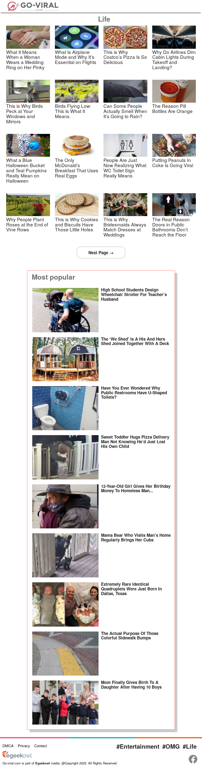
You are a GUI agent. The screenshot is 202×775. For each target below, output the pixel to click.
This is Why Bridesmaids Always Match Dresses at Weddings (124, 227)
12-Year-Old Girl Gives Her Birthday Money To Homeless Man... (135, 488)
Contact (40, 745)
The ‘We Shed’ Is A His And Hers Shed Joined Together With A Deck (135, 341)
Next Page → (101, 252)
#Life (190, 746)
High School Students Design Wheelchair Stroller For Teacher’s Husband (134, 294)
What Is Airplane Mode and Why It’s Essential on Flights (75, 56)
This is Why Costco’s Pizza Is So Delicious (125, 56)
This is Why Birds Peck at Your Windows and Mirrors (24, 113)
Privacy (24, 745)
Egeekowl (42, 763)
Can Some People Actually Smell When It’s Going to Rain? (125, 110)
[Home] (33, 5)
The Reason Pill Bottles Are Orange (172, 108)
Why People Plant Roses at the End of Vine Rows (27, 224)
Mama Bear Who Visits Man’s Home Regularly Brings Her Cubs (136, 537)
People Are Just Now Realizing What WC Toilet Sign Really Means (124, 168)
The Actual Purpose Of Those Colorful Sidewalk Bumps (129, 635)
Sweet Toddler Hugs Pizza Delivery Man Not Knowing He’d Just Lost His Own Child (135, 441)
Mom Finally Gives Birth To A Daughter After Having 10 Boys (131, 684)
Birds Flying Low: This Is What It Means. (73, 110)
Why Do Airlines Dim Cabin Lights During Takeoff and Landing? (174, 59)
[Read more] (65, 309)
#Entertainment (138, 746)
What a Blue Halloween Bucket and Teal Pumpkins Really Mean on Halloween (26, 170)
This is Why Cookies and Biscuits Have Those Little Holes (76, 224)
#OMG (171, 746)
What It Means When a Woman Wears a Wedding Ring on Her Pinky (25, 59)
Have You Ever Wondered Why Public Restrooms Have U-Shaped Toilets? (134, 392)
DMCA (8, 745)
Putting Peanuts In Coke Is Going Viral (172, 162)
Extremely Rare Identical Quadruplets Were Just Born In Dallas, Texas (131, 588)
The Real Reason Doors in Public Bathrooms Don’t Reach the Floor (171, 227)
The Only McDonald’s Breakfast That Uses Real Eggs (76, 168)
